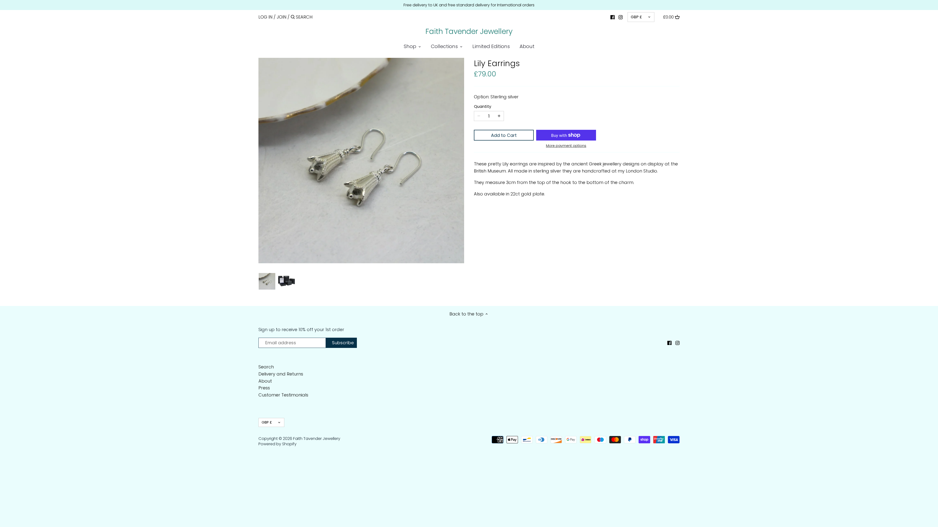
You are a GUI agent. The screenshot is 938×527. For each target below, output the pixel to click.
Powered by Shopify (277, 444)
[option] (267, 281)
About (265, 381)
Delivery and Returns (280, 374)
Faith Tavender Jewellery (469, 31)
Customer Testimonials (283, 395)
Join (281, 17)
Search (266, 367)
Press (264, 388)
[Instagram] (620, 16)
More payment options (566, 146)
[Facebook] (612, 16)
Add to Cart (504, 135)
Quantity (482, 106)
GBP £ (636, 17)
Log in (265, 17)
